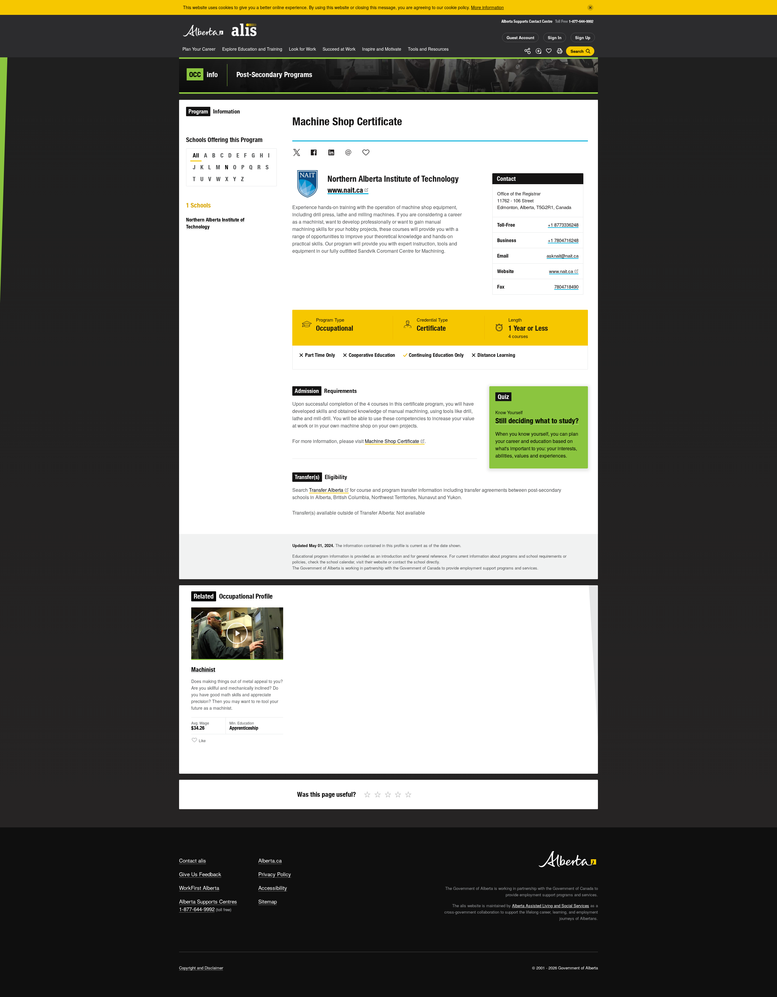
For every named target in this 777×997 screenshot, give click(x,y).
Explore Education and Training (252, 49)
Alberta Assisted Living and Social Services (550, 905)
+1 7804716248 (563, 240)
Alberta (203, 31)
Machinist (203, 669)
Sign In (555, 37)
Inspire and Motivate (381, 49)
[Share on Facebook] (314, 152)
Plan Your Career (198, 49)
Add (538, 51)
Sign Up (582, 37)
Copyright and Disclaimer (201, 968)
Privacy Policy (274, 874)
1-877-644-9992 (581, 21)
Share (527, 51)
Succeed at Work (339, 49)
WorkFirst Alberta (199, 887)
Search (577, 51)
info (203, 74)
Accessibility (272, 887)
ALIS (244, 30)
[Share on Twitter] (296, 152)
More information (487, 7)
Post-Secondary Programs (274, 74)
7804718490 (566, 286)
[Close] (590, 8)
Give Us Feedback (200, 874)
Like (548, 51)
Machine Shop (392, 441)
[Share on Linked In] (331, 152)
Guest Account (520, 37)
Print (559, 51)
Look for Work (302, 49)
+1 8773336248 (563, 224)
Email (348, 152)
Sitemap (267, 901)
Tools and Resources (428, 49)
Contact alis (192, 860)
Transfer (326, 489)
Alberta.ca (270, 860)
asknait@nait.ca (563, 255)
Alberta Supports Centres (208, 901)
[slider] (229, 653)
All (196, 155)
